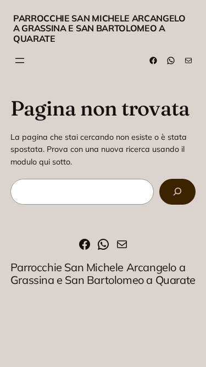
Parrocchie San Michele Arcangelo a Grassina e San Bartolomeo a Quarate (99, 28)
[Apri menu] (19, 60)
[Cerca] (177, 192)
